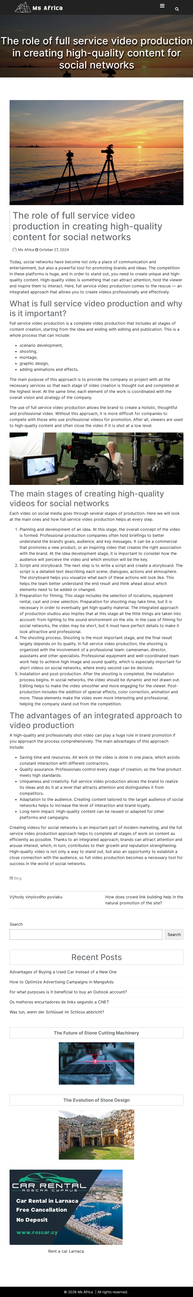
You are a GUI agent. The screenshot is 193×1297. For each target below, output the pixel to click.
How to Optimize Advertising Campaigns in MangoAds (62, 981)
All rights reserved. (113, 1292)
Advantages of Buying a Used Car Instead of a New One (63, 971)
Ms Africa (26, 249)
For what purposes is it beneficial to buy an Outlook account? (68, 991)
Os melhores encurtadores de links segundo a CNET (59, 1001)
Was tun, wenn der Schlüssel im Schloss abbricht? (57, 1011)
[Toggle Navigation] (162, 7)
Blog (18, 878)
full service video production (103, 285)
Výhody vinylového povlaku (36, 896)
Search (16, 924)
